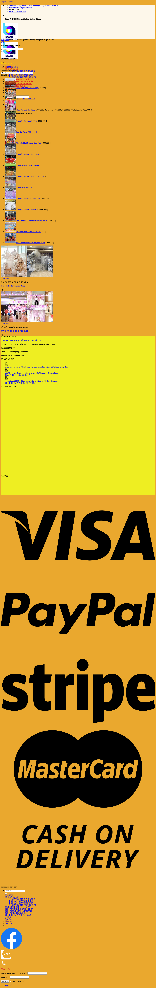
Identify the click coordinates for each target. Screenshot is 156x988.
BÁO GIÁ (8, 919)
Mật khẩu (5, 977)
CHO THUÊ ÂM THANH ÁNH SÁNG (18, 915)
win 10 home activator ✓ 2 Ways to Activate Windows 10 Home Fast (31, 373)
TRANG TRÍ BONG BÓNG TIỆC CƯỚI (14, 331)
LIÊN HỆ (8, 917)
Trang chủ (5, 40)
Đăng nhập (5, 981)
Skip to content (7, 2)
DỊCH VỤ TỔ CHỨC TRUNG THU (21, 75)
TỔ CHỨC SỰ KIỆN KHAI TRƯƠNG (22, 71)
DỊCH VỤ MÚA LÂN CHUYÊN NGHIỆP (19, 909)
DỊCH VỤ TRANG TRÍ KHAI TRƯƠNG (18, 911)
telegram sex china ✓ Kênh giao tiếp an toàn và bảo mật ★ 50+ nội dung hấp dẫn (36, 367)
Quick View (5, 278)
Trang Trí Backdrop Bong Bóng (13, 286)
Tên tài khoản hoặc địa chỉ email (14, 973)
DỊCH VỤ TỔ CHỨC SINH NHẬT (21, 901)
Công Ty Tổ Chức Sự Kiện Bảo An (18, 375)
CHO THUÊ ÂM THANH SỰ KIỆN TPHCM (20, 383)
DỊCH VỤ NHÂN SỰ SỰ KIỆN (15, 913)
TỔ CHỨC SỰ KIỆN (12, 69)
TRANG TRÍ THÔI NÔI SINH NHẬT (17, 907)
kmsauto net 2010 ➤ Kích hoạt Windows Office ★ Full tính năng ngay (31, 381)
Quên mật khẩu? (7, 985)
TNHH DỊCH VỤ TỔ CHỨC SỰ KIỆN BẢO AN (24, 341)
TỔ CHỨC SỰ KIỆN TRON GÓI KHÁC (22, 77)
